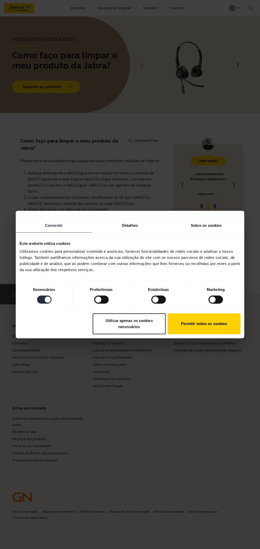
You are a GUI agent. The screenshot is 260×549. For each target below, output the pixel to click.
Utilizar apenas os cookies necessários (129, 323)
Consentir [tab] (54, 225)
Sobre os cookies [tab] (206, 225)
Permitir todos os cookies (204, 323)
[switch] (101, 299)
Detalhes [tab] (130, 225)
